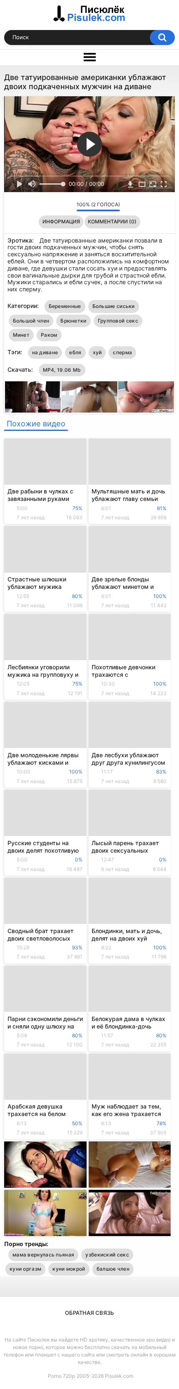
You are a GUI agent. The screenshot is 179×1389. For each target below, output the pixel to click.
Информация (61, 221)
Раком (49, 335)
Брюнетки (73, 321)
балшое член (113, 1269)
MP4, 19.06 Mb (62, 370)
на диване (45, 352)
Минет (21, 335)
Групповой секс (118, 321)
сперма (122, 352)
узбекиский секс (107, 1254)
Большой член (31, 321)
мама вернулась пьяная (43, 1254)
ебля (75, 352)
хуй (97, 352)
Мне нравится (57, 207)
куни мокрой (68, 1269)
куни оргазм (25, 1269)
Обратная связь (89, 1312)
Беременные (65, 306)
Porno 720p (61, 1376)
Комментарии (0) (112, 221)
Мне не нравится (68, 207)
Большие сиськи (113, 306)
